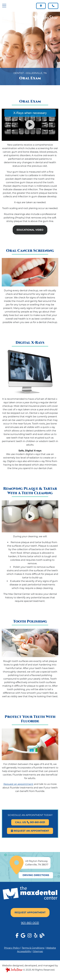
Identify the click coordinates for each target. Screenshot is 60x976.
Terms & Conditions (33, 947)
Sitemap (38, 951)
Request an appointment (18, 784)
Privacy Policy (12, 947)
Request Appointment (30, 912)
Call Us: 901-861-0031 (30, 822)
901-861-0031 (30, 923)
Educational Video (30, 229)
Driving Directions (36, 875)
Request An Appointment (31, 830)
